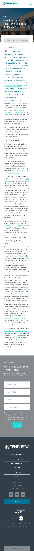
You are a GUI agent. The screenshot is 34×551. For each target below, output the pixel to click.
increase (14, 103)
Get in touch (15, 337)
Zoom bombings (21, 170)
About (17, 476)
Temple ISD (18, 221)
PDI (5, 94)
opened (21, 280)
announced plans (17, 256)
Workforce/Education (17, 40)
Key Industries (17, 459)
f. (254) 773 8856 (17, 485)
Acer (21, 91)
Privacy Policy (11, 526)
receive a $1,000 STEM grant (13, 226)
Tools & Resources (17, 463)
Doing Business (17, 455)
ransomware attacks (14, 173)
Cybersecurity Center (12, 86)
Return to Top (17, 548)
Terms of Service (22, 526)
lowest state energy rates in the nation (15, 331)
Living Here (17, 468)
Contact (17, 501)
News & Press (17, 472)
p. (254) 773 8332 (17, 483)
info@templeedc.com (17, 488)
